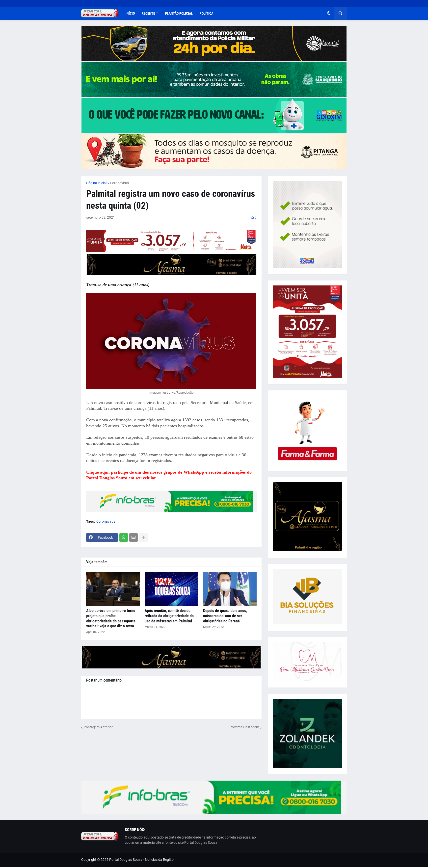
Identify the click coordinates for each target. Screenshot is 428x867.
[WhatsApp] (123, 537)
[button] (328, 13)
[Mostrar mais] (143, 537)
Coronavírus (119, 183)
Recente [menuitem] (148, 13)
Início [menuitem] (130, 13)
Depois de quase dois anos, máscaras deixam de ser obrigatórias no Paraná (225, 615)
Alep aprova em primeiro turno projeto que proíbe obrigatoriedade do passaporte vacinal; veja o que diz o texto (110, 618)
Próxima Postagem (244, 727)
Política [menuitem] (206, 13)
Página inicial (96, 183)
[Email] (133, 537)
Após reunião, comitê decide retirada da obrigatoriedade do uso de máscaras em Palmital (169, 615)
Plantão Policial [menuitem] (179, 13)
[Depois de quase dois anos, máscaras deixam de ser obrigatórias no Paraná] (230, 589)
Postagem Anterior (98, 727)
